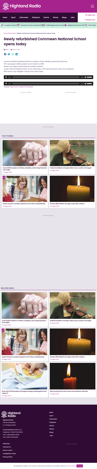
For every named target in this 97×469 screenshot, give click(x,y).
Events (46, 17)
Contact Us (7, 447)
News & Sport (12, 33)
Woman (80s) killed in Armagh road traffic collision (67, 204)
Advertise (6, 444)
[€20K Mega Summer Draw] (44, 25)
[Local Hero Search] (2, 25)
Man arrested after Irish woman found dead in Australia (69, 391)
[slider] (89, 77)
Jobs (72, 17)
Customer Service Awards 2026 (31, 25)
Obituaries (23, 17)
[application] (48, 77)
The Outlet (92, 25)
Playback (36, 17)
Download (29, 87)
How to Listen (7, 450)
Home (5, 33)
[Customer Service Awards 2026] (18, 25)
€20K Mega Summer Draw (55, 25)
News (5, 17)
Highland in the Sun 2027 (76, 25)
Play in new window (17, 87)
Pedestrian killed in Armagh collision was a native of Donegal (70, 168)
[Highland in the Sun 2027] (65, 25)
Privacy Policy (7, 457)
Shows (55, 17)
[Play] (6, 77)
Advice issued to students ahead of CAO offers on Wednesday (24, 204)
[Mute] (85, 77)
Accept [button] (80, 466)
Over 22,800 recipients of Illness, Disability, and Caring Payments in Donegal (25, 169)
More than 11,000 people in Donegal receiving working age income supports (24, 392)
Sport (13, 17)
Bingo (64, 17)
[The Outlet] (86, 25)
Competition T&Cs (9, 454)
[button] (5, 54)
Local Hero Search (10, 25)
